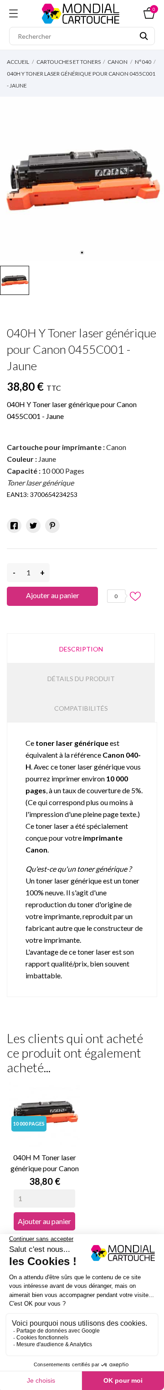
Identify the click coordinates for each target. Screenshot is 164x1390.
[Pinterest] (52, 525)
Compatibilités (81, 708)
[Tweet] (33, 525)
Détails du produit (81, 678)
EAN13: (18, 494)
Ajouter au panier (52, 595)
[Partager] (14, 525)
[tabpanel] (82, 179)
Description (81, 649)
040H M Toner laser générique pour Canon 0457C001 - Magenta (44, 1163)
